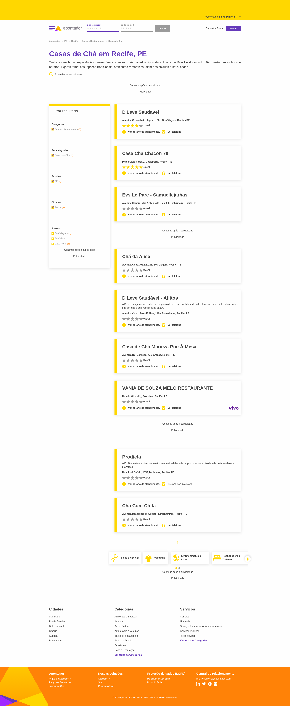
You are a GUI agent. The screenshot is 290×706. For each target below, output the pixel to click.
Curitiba (53, 636)
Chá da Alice (136, 256)
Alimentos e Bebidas (125, 616)
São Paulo (54, 616)
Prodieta (131, 457)
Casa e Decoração (124, 650)
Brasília (53, 631)
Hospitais (185, 621)
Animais (118, 621)
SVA (100, 682)
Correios (184, 616)
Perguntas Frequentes (60, 682)
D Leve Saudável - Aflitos (150, 298)
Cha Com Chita (139, 505)
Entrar (233, 28)
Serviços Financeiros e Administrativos (201, 626)
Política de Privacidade (158, 678)
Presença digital (106, 686)
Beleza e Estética (123, 640)
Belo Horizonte (57, 626)
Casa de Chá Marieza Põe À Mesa (159, 346)
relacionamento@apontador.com (213, 678)
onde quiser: (127, 25)
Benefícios (120, 645)
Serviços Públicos (189, 631)
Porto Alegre (55, 640)
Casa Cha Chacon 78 (145, 153)
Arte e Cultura (121, 626)
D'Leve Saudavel (140, 112)
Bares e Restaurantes (126, 636)
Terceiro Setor (187, 636)
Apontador (55, 41)
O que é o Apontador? (60, 678)
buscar (162, 28)
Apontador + (104, 678)
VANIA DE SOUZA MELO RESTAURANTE (167, 388)
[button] (176, 568)
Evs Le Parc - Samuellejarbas (154, 195)
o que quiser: (94, 25)
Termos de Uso (56, 686)
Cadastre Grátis (214, 28)
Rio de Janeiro (57, 621)
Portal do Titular (155, 682)
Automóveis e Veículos (126, 631)
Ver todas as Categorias (128, 655)
